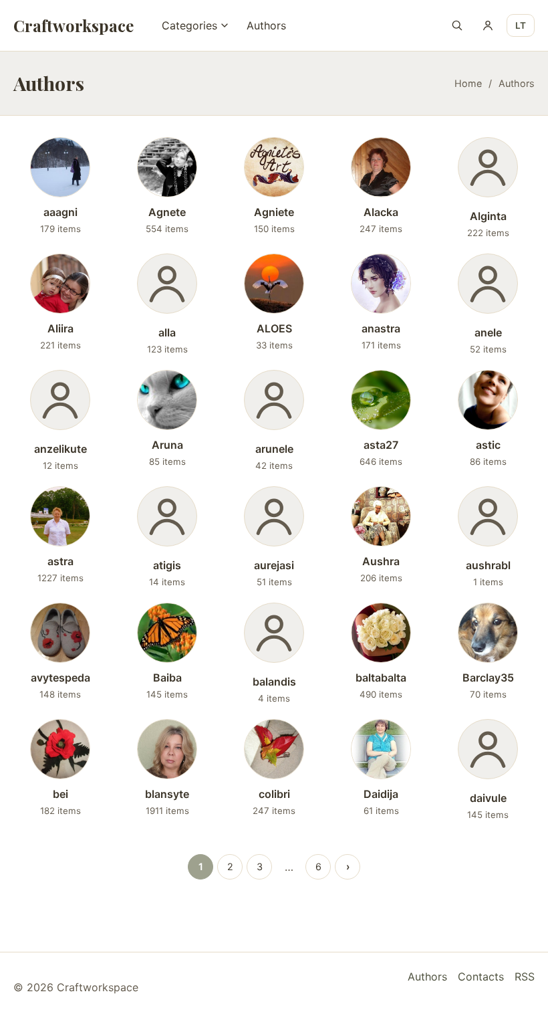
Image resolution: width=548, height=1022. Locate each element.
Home (468, 83)
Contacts (481, 976)
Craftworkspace (73, 25)
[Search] (457, 25)
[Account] (488, 25)
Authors (266, 25)
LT (520, 25)
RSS (525, 976)
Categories (189, 25)
